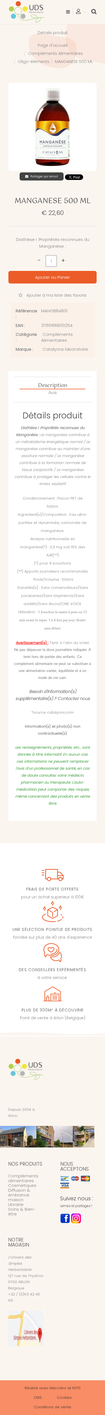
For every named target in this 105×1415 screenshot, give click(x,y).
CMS (38, 1397)
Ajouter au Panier (52, 277)
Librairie (16, 1204)
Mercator (58, 1388)
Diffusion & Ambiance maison (19, 1195)
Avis (52, 393)
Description (52, 386)
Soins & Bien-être (22, 1211)
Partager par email (44, 176)
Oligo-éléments (33, 61)
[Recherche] (94, 11)
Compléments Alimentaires (55, 53)
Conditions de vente (52, 1407)
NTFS (76, 1388)
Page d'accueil (52, 45)
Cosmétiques (22, 1185)
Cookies (64, 1397)
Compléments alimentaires (23, 1178)
